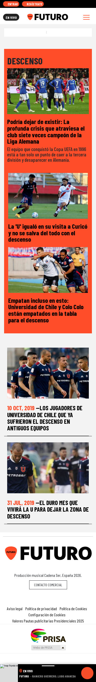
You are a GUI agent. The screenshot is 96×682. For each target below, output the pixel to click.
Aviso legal (15, 608)
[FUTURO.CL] (47, 17)
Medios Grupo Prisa (48, 648)
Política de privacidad (41, 608)
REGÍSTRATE (34, 4)
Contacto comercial (48, 585)
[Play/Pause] (87, 673)
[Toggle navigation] (86, 17)
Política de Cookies (73, 608)
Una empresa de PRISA (48, 635)
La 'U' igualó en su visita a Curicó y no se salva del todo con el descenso (47, 232)
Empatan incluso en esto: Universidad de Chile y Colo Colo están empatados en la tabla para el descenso (45, 310)
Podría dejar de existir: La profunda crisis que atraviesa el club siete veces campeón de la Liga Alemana (45, 131)
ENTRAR (12, 4)
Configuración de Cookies (47, 614)
